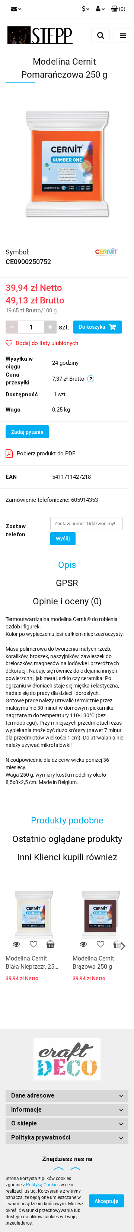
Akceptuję (106, 1201)
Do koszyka (92, 327)
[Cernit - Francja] (106, 252)
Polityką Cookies (43, 1184)
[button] (118, 9)
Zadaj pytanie (27, 432)
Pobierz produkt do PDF (46, 453)
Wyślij (63, 539)
